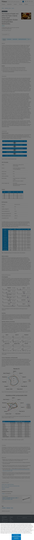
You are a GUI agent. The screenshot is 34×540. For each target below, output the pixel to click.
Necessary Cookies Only (16, 538)
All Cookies (16, 535)
